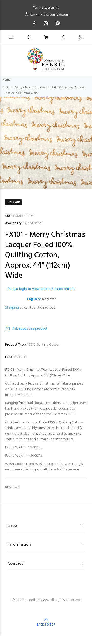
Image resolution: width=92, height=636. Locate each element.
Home (6, 79)
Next (87, 143)
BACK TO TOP (46, 624)
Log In (32, 299)
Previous (5, 143)
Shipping (12, 308)
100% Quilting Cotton (44, 345)
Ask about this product (29, 329)
